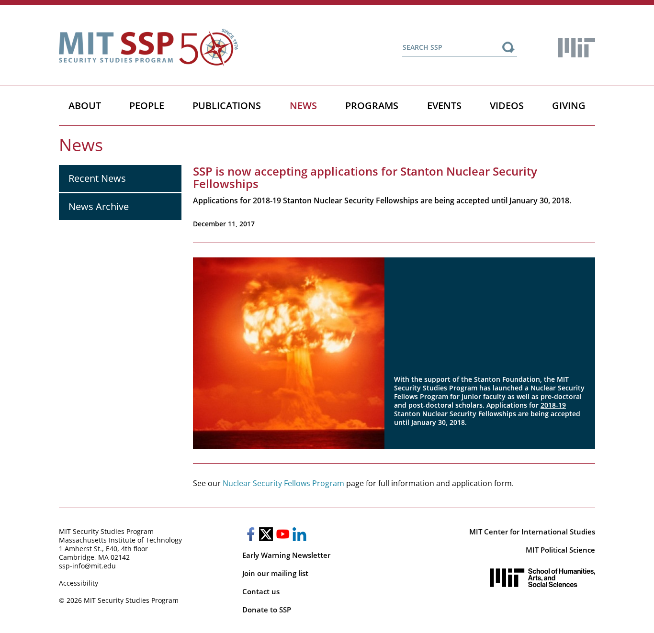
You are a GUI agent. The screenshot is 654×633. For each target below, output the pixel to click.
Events (444, 105)
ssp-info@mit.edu (87, 565)
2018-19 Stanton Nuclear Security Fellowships (480, 409)
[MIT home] (576, 47)
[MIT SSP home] (148, 48)
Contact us (261, 591)
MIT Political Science (560, 550)
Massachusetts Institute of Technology (120, 539)
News (303, 105)
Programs (371, 105)
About (84, 105)
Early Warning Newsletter (286, 555)
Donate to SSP (266, 609)
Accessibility (78, 583)
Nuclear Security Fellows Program (283, 483)
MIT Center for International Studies (532, 531)
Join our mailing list (275, 573)
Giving (569, 105)
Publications (226, 105)
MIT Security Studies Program (106, 531)
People (146, 105)
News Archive (98, 206)
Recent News (97, 178)
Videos (507, 105)
